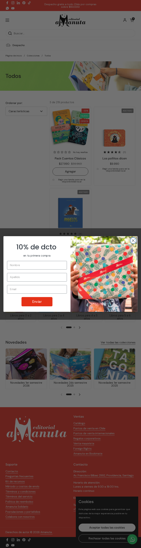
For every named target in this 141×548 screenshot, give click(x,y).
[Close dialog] (133, 240)
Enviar (37, 301)
